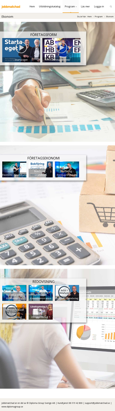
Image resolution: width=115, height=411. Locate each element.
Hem (32, 6)
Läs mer (85, 6)
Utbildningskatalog (49, 6)
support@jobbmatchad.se (97, 403)
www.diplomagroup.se (12, 406)
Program (70, 6)
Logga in (99, 6)
